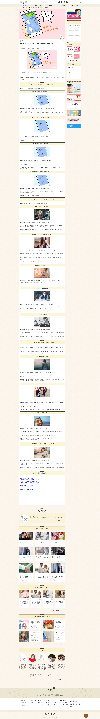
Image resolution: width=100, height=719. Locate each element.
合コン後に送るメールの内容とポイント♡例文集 (30, 482)
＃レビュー (70, 25)
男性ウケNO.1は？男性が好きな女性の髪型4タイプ (26, 556)
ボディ (70, 72)
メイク (32, 704)
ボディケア (41, 702)
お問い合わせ (63, 711)
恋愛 (28, 7)
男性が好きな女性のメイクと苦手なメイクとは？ (30, 479)
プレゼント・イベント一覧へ (75, 60)
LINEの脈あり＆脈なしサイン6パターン (26, 541)
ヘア (70, 75)
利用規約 (41, 711)
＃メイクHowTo (70, 31)
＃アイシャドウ (71, 29)
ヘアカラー (49, 702)
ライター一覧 (73, 706)
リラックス (62, 702)
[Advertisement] (42, 498)
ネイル (32, 705)
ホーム (20, 7)
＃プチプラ (75, 38)
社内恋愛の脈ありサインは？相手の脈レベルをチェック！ (42, 541)
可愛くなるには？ (24, 477)
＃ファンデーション (77, 31)
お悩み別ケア (23, 705)
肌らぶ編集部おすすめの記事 (75, 704)
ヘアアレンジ (49, 704)
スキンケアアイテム (24, 702)
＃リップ (74, 25)
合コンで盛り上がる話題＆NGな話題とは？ (29, 481)
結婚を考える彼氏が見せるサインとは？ (28, 486)
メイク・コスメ (71, 69)
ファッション (62, 704)
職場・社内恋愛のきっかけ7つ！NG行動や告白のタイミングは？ (42, 556)
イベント (61, 705)
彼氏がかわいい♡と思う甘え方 (27, 485)
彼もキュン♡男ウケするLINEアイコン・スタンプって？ (58, 541)
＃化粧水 (78, 25)
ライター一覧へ (61, 679)
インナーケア (41, 704)
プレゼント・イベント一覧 (75, 703)
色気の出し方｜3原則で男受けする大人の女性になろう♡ (58, 556)
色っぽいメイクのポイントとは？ (27, 478)
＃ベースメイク (77, 27)
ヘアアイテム (49, 705)
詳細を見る (60, 520)
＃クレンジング (77, 36)
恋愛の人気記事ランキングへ (58, 610)
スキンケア (71, 67)
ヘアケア (54, 704)
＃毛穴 (72, 38)
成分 (21, 704)
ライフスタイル (24, 7)
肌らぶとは (37, 711)
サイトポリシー (47, 711)
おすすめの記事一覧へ (59, 644)
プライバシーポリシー (55, 711)
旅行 (67, 702)
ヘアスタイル (55, 702)
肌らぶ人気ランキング (74, 701)
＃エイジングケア (71, 36)
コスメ (32, 702)
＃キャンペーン (71, 27)
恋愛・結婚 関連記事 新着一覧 (27, 489)
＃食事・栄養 (77, 29)
